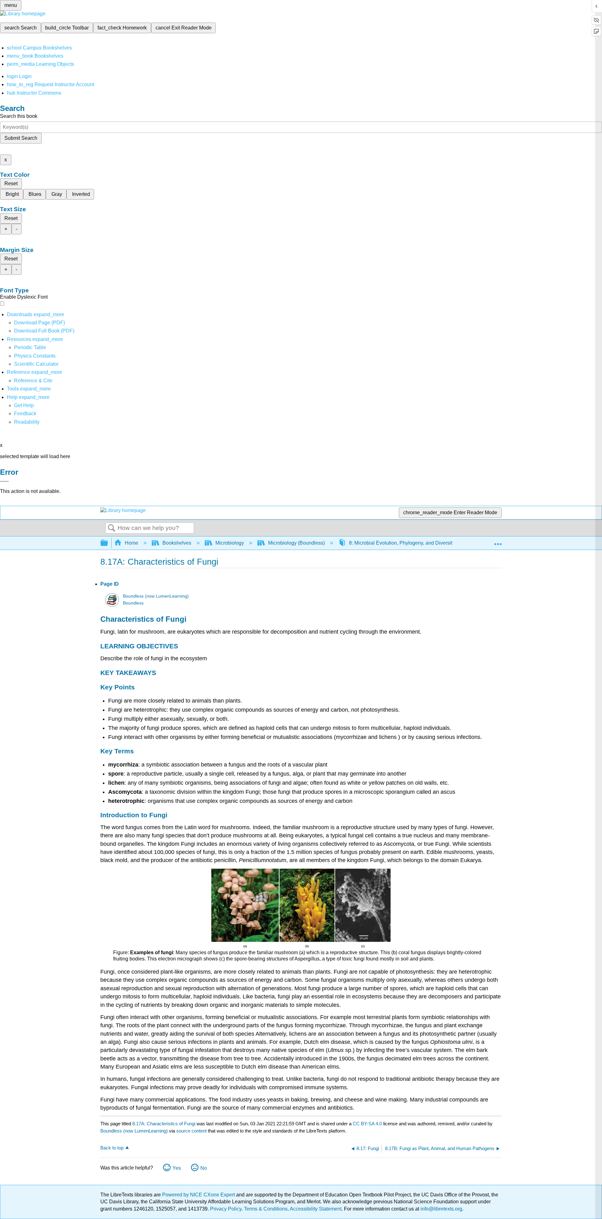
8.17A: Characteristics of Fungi (163, 1123)
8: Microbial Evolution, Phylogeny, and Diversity (402, 543)
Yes (176, 1168)
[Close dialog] (4, 481)
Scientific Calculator (36, 364)
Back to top (112, 1147)
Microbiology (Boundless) (296, 543)
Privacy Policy (225, 1208)
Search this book (18, 116)
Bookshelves (177, 543)
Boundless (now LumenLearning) (156, 596)
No (203, 1168)
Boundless (133, 603)
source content (191, 1130)
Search (111, 528)
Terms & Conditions (266, 1208)
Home (132, 543)
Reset (11, 183)
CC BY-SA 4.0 (367, 1123)
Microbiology (229, 543)
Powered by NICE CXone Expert (199, 1194)
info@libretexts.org (440, 1208)
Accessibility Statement (315, 1208)
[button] (25, 413)
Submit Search (20, 138)
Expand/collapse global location (498, 541)
